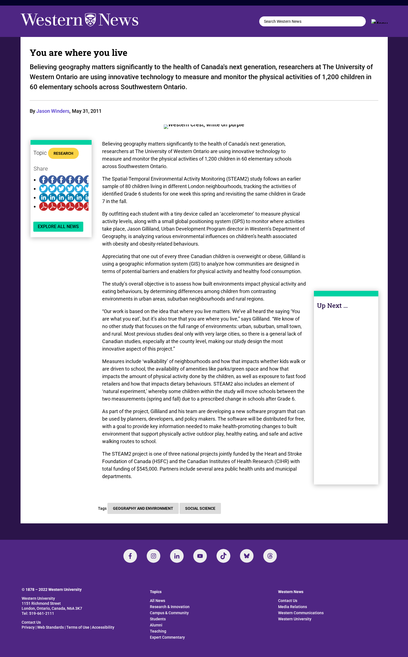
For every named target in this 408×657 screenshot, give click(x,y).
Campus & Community (169, 613)
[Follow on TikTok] (223, 556)
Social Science (200, 508)
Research (63, 153)
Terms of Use (77, 627)
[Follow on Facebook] (130, 556)
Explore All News (58, 226)
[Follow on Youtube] (200, 556)
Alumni (156, 625)
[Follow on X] (247, 556)
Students (158, 619)
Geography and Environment (143, 508)
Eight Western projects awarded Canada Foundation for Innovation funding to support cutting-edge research (346, 410)
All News (157, 601)
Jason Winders (52, 111)
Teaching (158, 631)
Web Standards (50, 627)
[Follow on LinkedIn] (177, 556)
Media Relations (292, 607)
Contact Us (31, 622)
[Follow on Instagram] (153, 556)
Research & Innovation (170, 607)
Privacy (28, 627)
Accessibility (103, 627)
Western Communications (301, 613)
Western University (294, 619)
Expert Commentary (167, 637)
